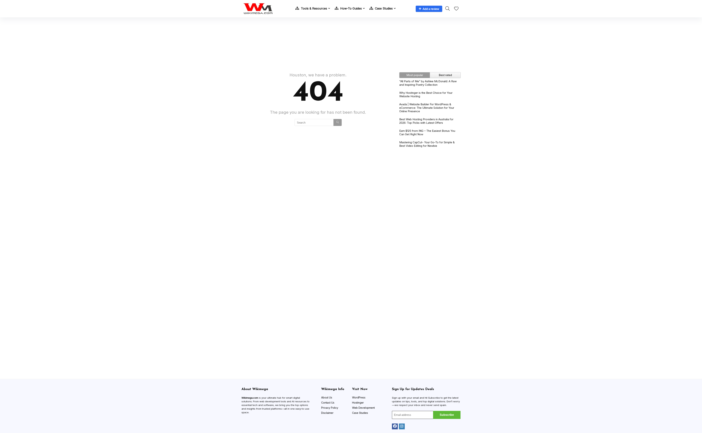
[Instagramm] (402, 426)
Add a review (431, 9)
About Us (326, 397)
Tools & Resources (313, 8)
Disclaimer (327, 412)
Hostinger (358, 402)
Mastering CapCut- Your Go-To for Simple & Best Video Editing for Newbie (427, 144)
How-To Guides (350, 8)
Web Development (363, 407)
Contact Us (327, 402)
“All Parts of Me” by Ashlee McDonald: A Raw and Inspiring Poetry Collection (428, 83)
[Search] (337, 122)
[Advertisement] (351, 43)
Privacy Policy (329, 407)
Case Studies (383, 8)
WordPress (358, 397)
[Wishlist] (456, 9)
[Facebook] (395, 426)
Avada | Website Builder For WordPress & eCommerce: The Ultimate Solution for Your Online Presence (426, 108)
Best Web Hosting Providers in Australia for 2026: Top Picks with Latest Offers (426, 121)
